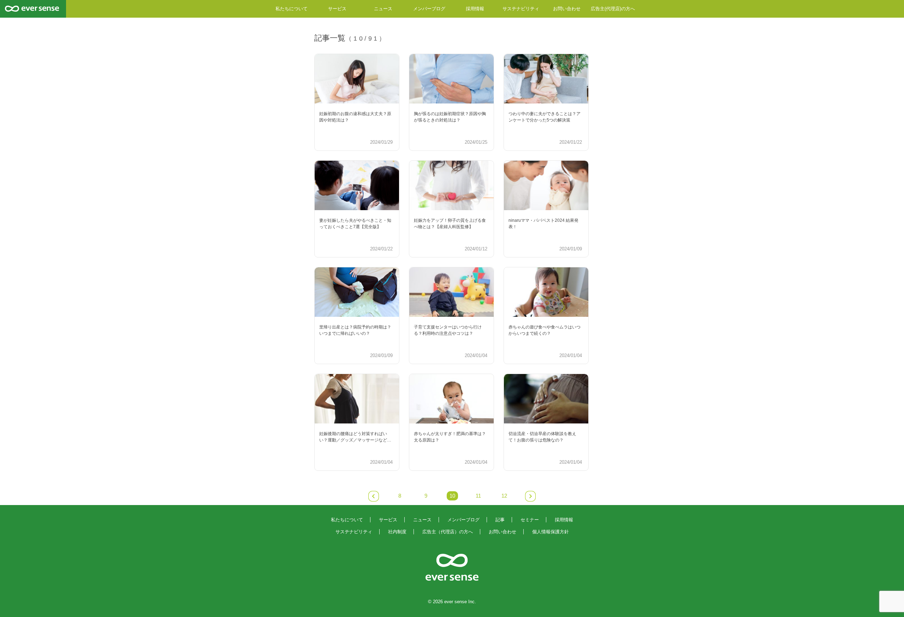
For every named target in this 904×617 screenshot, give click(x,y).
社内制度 (397, 531)
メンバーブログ (429, 8)
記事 (500, 519)
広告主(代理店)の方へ (613, 8)
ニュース (383, 8)
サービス (337, 8)
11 (478, 496)
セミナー (530, 519)
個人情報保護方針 (550, 531)
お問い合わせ (567, 8)
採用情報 (475, 8)
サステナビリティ (520, 8)
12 (504, 496)
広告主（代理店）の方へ (447, 531)
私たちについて (291, 8)
